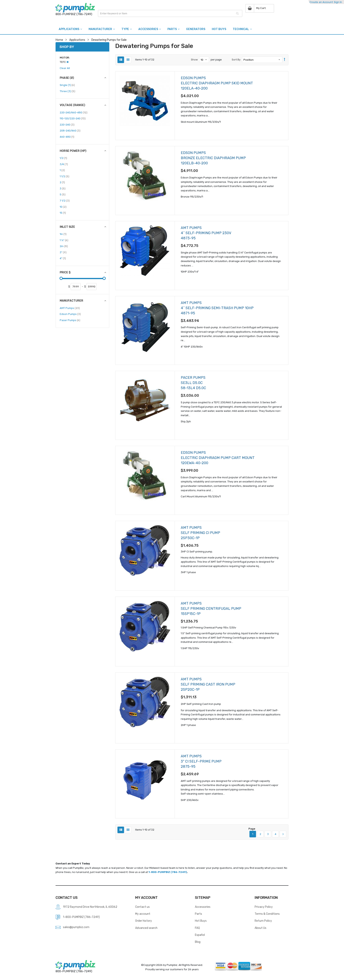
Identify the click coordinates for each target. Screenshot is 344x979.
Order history (143, 920)
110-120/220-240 (73, 118)
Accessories (202, 906)
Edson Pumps (70, 314)
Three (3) (67, 91)
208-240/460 (70, 130)
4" (63, 258)
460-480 (67, 136)
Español (200, 934)
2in (64, 246)
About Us (260, 927)
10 (63, 206)
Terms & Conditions (267, 913)
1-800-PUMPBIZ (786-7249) (168, 872)
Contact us (142, 906)
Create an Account (321, 2)
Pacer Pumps (70, 320)
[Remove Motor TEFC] (67, 61)
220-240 (67, 124)
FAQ (197, 927)
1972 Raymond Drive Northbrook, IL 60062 (90, 906)
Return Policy (263, 920)
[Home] (75, 7)
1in (63, 234)
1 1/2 (64, 176)
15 (63, 212)
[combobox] (170, 13)
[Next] (283, 834)
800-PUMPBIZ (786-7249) (74, 14)
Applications (77, 39)
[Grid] (128, 59)
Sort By (236, 59)
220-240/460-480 (73, 112)
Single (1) (67, 85)
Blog (197, 941)
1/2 (63, 158)
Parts (198, 913)
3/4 (64, 164)
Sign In (338, 2)
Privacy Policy (264, 906)
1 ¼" (64, 240)
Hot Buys (201, 920)
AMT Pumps (70, 308)
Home (59, 39)
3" (63, 252)
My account (142, 913)
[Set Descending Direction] (284, 59)
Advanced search (146, 927)
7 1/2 (65, 200)
